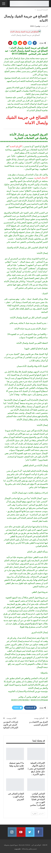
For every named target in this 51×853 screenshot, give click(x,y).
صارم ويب (17, 849)
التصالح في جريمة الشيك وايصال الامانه (27, 119)
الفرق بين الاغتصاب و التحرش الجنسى (39, 723)
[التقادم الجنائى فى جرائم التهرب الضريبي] (15, 784)
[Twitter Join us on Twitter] (30, 832)
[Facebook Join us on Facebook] (39, 832)
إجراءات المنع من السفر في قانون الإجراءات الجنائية (10, 724)
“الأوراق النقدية (16, 146)
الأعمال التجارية (41, 178)
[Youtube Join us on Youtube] (21, 832)
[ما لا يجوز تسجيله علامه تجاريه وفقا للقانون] (15, 754)
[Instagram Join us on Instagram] (12, 832)
